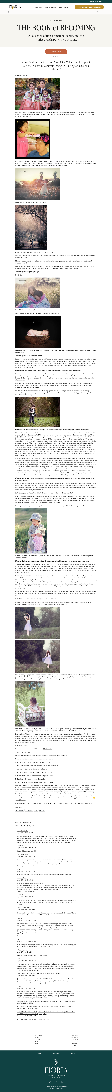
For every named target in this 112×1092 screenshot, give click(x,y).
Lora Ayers (29, 769)
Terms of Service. (59, 1088)
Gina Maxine (23, 75)
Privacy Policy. (52, 1088)
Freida (19, 918)
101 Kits (59, 786)
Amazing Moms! (56, 51)
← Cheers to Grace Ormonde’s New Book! (38, 1040)
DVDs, (76, 786)
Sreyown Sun (29, 779)
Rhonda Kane (21, 878)
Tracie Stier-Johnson (32, 766)
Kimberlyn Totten (23, 854)
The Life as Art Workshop (61, 453)
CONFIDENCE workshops (58, 463)
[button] (24, 826)
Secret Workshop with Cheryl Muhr (74, 451)
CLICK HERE (47, 749)
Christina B (21, 846)
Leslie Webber (30, 759)
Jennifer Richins (22, 831)
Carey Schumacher (31, 772)
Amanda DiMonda (32, 776)
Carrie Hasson (22, 950)
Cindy (19, 986)
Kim (18, 959)
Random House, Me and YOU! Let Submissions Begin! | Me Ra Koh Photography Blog (46, 1001)
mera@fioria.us (74, 788)
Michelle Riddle (31, 762)
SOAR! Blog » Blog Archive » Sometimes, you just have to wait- (38, 973)
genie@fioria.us (20, 800)
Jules (19, 869)
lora (18, 939)
